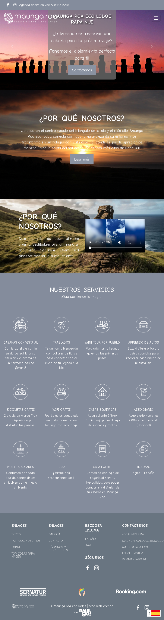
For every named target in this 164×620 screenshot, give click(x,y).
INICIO (16, 534)
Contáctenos (82, 70)
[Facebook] (8, 5)
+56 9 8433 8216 (133, 534)
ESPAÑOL (91, 539)
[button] (12, 46)
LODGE (16, 547)
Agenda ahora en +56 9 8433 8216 (44, 5)
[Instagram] (15, 5)
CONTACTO (55, 541)
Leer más (82, 159)
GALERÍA (54, 534)
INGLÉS (90, 545)
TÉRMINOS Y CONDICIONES (58, 548)
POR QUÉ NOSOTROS (26, 541)
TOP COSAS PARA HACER (23, 555)
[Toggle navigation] (156, 18)
